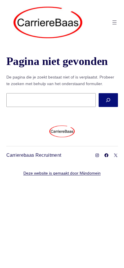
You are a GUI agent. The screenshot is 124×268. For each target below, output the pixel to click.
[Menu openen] (114, 22)
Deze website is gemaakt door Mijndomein (62, 173)
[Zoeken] (108, 100)
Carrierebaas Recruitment (33, 155)
